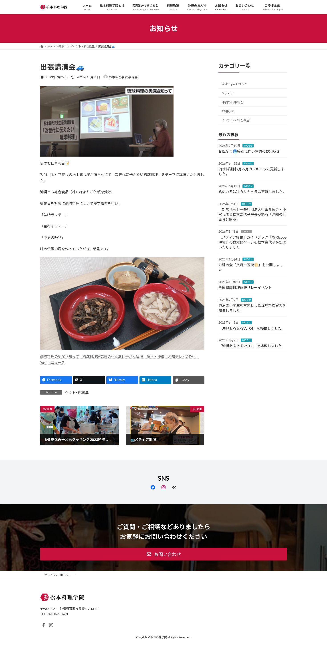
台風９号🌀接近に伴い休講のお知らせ (249, 151)
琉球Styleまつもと (234, 84)
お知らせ (228, 111)
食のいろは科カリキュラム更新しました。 (252, 192)
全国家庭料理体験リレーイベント (245, 288)
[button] (163, 554)
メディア (228, 93)
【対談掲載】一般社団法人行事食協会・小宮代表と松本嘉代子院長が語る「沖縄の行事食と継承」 (252, 214)
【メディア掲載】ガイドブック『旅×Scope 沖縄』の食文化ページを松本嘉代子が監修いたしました (252, 242)
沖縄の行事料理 (232, 102)
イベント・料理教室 (77, 392)
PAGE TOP (315, 621)
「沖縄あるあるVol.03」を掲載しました (250, 346)
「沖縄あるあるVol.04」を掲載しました (250, 328)
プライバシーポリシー (57, 575)
